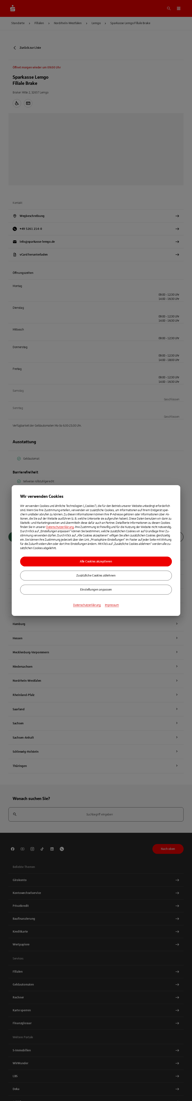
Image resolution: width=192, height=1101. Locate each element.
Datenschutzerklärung (60, 527)
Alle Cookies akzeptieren (96, 561)
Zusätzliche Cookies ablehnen (96, 575)
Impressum (112, 605)
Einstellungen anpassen (96, 589)
